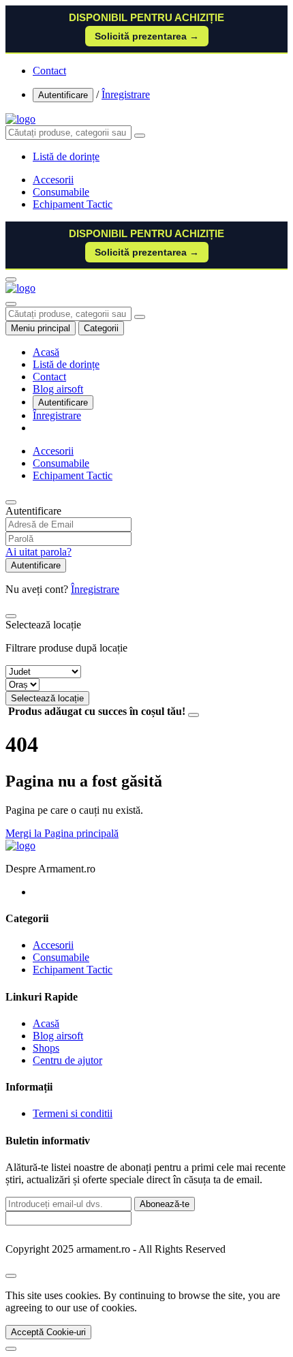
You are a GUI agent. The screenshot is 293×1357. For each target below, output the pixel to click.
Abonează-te (164, 1204)
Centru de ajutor (67, 1060)
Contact (49, 70)
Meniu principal (40, 328)
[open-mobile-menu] (10, 279)
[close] (10, 1276)
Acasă (46, 352)
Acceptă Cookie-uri (48, 1332)
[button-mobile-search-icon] (10, 304)
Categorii (101, 328)
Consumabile (61, 192)
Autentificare (63, 95)
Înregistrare (126, 94)
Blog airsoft (58, 389)
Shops (46, 1048)
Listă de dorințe (66, 364)
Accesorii (53, 179)
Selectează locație (47, 698)
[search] (139, 136)
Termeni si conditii (72, 1113)
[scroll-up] (10, 1349)
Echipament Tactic (72, 204)
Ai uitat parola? (38, 552)
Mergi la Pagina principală (62, 833)
